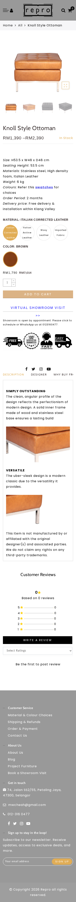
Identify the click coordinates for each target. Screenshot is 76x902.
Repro (46, 889)
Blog (11, 759)
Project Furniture (22, 766)
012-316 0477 (19, 814)
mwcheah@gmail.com (27, 805)
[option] (38, 68)
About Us (15, 752)
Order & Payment (23, 728)
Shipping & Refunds (24, 722)
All (20, 25)
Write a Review (37, 640)
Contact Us (17, 735)
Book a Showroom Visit (27, 773)
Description (13, 374)
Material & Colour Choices (30, 715)
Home (8, 25)
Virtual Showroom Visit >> (38, 309)
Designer (39, 374)
